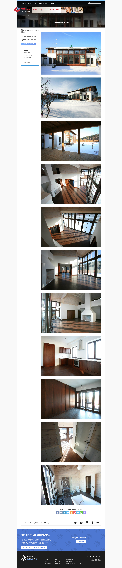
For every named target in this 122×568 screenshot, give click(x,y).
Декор (57, 559)
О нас (29, 3)
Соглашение (69, 559)
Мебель (57, 563)
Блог (35, 3)
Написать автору (28, 43)
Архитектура (58, 557)
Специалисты (43, 3)
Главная (23, 3)
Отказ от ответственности (73, 563)
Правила (68, 557)
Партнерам (69, 561)
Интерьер (58, 561)
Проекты (51, 3)
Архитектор (39, 15)
